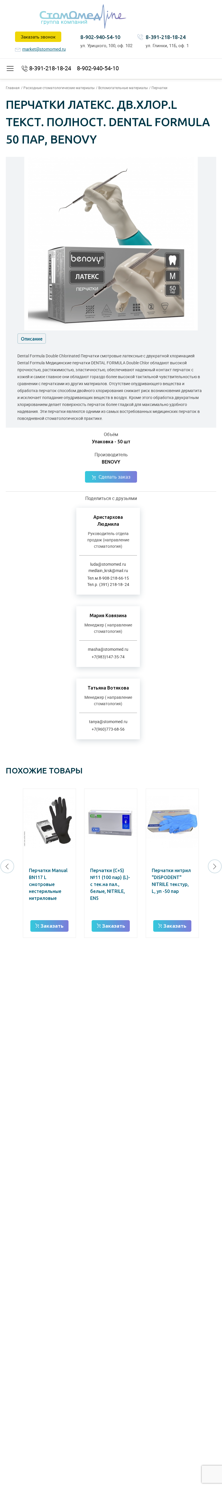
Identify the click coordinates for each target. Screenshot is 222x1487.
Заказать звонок (38, 37)
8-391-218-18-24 (166, 37)
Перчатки (159, 87)
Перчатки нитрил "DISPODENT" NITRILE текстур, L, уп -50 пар (171, 881)
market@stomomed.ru (44, 49)
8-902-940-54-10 (100, 37)
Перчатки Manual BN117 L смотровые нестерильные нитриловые (48, 884)
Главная (13, 87)
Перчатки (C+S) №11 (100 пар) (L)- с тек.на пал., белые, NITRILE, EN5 (110, 884)
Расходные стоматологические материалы (59, 87)
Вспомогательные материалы (123, 87)
